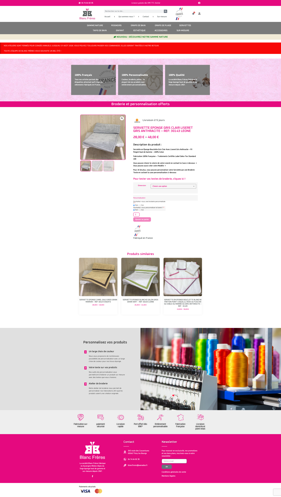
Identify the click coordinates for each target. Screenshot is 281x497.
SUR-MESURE (183, 31)
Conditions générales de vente (174, 472)
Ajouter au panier (142, 219)
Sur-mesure (162, 17)
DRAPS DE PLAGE (163, 26)
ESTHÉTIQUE (139, 31)
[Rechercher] (165, 11)
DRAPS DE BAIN (138, 26)
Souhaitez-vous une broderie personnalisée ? (149, 202)
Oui (142, 205)
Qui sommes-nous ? (126, 17)
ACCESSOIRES (161, 31)
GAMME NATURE (95, 26)
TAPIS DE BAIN (100, 31)
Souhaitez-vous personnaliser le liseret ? (148, 207)
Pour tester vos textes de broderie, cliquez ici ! (159, 179)
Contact (146, 17)
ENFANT (120, 31)
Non (136, 205)
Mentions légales (168, 476)
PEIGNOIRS (116, 26)
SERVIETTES (185, 26)
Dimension (142, 185)
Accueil (107, 17)
